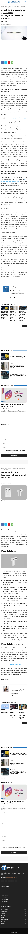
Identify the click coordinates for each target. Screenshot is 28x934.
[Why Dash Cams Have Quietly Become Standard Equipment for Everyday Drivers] (23, 308)
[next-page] (4, 381)
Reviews (12, 311)
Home (2, 6)
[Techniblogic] (6, 292)
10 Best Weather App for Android (16, 118)
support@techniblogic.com (11, 877)
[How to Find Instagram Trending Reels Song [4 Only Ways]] (14, 395)
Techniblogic (4, 21)
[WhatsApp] (12, 62)
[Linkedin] (9, 881)
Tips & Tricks (22, 311)
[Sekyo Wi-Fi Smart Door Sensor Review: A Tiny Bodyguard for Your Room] (14, 308)
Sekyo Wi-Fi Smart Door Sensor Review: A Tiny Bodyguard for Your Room (17, 366)
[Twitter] (5, 62)
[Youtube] (14, 296)
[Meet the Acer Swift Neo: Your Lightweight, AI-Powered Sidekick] (5, 308)
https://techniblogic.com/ (14, 288)
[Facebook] (2, 62)
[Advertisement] (14, 50)
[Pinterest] (9, 62)
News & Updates (8, 6)
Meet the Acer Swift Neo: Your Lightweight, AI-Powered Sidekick (5, 315)
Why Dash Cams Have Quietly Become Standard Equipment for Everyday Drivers (22, 317)
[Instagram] (6, 881)
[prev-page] (2, 381)
